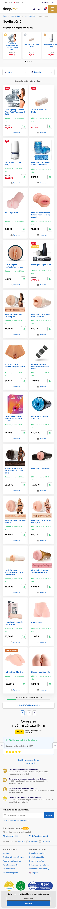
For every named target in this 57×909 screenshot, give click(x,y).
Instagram (46, 841)
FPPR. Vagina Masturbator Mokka (14, 266)
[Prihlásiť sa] (39, 9)
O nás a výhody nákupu (13, 857)
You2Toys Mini (11, 212)
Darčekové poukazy (37, 853)
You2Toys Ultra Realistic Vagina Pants (15, 365)
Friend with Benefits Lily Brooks (14, 623)
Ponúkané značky (10, 865)
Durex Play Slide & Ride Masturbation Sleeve (13, 418)
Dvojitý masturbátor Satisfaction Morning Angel (40, 214)
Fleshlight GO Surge (40, 468)
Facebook (33, 841)
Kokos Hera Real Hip (40, 672)
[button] (34, 9)
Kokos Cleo (36, 622)
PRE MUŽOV (16, 16)
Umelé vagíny (30, 16)
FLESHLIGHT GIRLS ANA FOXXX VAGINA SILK (14, 470)
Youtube (21, 841)
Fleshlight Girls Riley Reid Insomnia (40, 315)
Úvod (5, 16)
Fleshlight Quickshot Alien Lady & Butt (40, 163)
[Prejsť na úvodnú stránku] (11, 9)
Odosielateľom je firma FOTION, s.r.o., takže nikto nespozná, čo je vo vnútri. (28, 773)
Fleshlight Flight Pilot (41, 265)
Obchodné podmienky (39, 869)
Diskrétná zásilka (36, 857)
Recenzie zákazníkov (12, 861)
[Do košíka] (23, 126)
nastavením (37, 894)
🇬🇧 (30, 873)
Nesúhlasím (28, 898)
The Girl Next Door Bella (31, 46)
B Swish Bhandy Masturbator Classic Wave (40, 366)
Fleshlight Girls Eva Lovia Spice (13, 315)
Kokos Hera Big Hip (14, 672)
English (35, 873)
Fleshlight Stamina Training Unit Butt (39, 571)
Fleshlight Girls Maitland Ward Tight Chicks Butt (14, 572)
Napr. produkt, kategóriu (20, 32)
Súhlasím (28, 903)
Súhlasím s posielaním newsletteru (16, 820)
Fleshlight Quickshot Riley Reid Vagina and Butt (11, 46)
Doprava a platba (36, 861)
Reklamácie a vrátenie (39, 865)
